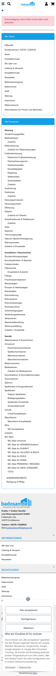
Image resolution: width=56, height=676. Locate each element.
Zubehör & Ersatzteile (15, 246)
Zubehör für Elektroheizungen (22, 149)
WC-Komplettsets (16, 429)
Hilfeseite (9, 45)
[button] (46, 3)
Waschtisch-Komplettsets (19, 421)
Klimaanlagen (11, 283)
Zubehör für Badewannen (20, 371)
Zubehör (12, 142)
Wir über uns (11, 63)
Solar (7, 227)
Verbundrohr (10, 318)
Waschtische (10, 417)
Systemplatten (14, 180)
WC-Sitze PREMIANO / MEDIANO (24, 464)
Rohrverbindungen (13, 303)
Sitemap (8, 96)
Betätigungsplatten (16, 398)
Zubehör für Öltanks (17, 215)
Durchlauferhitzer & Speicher (18, 260)
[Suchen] (9, 3)
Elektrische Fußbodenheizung (22, 157)
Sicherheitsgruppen (14, 310)
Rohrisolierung (11, 295)
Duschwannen (11, 379)
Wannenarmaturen (16, 355)
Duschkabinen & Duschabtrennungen (22, 375)
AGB (7, 91)
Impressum (10, 100)
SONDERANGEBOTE (16, 478)
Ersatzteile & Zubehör (18, 272)
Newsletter (10, 77)
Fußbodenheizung (13, 153)
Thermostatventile (13, 235)
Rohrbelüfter (10, 291)
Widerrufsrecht (12, 105)
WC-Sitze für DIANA (17, 460)
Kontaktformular (12, 59)
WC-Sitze (9, 437)
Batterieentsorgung (14, 82)
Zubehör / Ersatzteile (14, 330)
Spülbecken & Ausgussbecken (19, 386)
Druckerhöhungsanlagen (16, 256)
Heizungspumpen (13, 204)
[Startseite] (2, 10)
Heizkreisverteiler (16, 165)
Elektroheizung (12, 146)
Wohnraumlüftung (13, 326)
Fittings (8, 276)
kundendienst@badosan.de (19, 528)
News (7, 54)
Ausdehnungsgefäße (14, 134)
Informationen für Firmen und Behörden (23, 109)
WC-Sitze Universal (17, 441)
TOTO (11, 471)
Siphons (8, 382)
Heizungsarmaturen (14, 200)
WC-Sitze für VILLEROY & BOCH (23, 452)
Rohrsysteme (11, 299)
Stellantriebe (13, 176)
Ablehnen (28, 628)
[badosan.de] (28, 4)
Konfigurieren (28, 619)
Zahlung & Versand (14, 68)
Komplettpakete (15, 169)
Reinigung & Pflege (15, 482)
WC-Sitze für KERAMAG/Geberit (23, 444)
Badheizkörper (11, 138)
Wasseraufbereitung (14, 322)
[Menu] (2, 3)
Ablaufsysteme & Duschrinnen (19, 340)
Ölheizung (9, 207)
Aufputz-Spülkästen (17, 394)
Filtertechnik (10, 268)
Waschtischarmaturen (18, 359)
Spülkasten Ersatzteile (18, 402)
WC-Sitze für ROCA (17, 456)
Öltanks (8, 211)
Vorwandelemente (16, 406)
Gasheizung (10, 188)
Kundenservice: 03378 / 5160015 (20, 50)
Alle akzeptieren (28, 610)
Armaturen (10, 344)
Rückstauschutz (12, 307)
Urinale (8, 410)
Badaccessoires (12, 363)
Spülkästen (10, 390)
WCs (7, 425)
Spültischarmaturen (17, 352)
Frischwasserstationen (15, 279)
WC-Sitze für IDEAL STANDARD (23, 468)
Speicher (9, 231)
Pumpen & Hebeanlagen (16, 287)
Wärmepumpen (12, 242)
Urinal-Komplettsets (17, 413)
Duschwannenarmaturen (19, 348)
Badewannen (11, 367)
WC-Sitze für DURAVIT (18, 448)
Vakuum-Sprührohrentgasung (19, 238)
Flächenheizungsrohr (18, 161)
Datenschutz (10, 86)
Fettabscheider (12, 264)
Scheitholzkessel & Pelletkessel (19, 219)
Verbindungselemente (15, 314)
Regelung (12, 173)
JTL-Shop (33, 673)
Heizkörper (10, 192)
